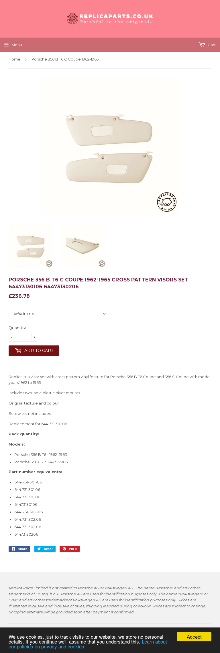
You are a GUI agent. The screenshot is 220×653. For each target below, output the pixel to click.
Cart (211, 44)
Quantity (17, 328)
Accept (194, 636)
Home (14, 59)
